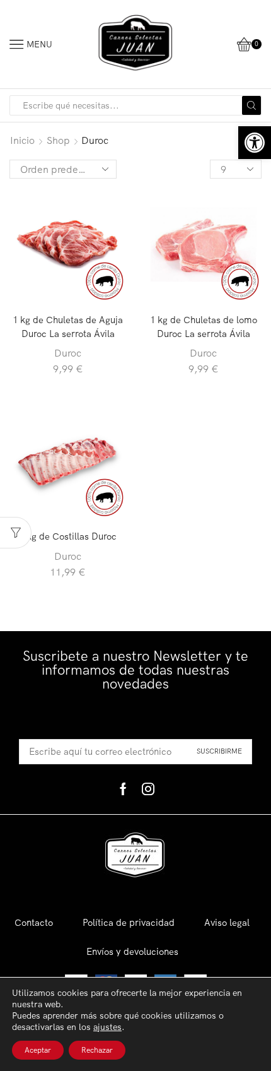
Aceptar (38, 1050)
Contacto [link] (33, 922)
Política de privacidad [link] (129, 922)
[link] (254, 142)
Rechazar (97, 1050)
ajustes (107, 1027)
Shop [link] (58, 140)
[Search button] (251, 105)
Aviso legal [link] (227, 922)
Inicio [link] (22, 140)
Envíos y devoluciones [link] (132, 951)
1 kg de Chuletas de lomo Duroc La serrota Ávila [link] (203, 327)
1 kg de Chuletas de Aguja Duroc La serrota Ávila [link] (68, 327)
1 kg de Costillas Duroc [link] (68, 536)
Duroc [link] (67, 352)
